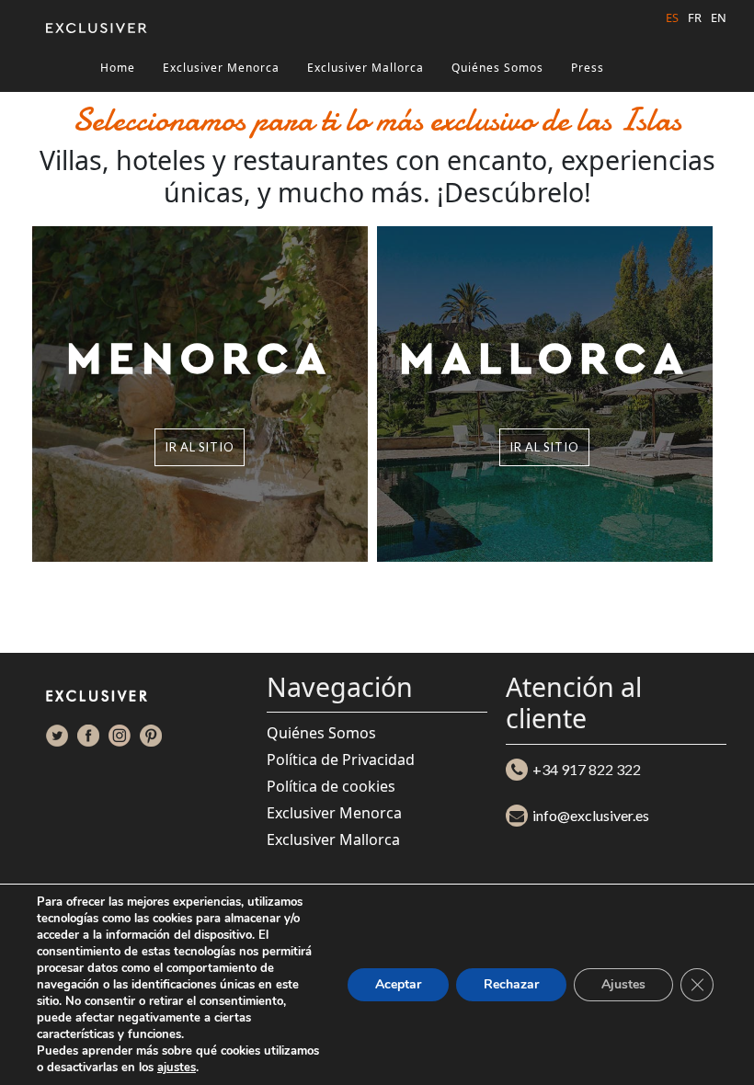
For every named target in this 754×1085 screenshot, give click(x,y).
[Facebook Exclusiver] (88, 736)
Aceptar (398, 984)
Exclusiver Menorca (221, 67)
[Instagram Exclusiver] (120, 736)
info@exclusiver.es (590, 815)
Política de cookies (331, 786)
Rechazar (511, 984)
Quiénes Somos (497, 67)
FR (695, 17)
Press (587, 67)
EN (718, 17)
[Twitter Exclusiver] (57, 736)
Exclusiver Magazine (161, 99)
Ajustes (623, 984)
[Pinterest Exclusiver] (151, 736)
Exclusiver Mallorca (365, 67)
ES (672, 17)
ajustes (176, 1067)
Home (117, 67)
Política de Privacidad (341, 759)
